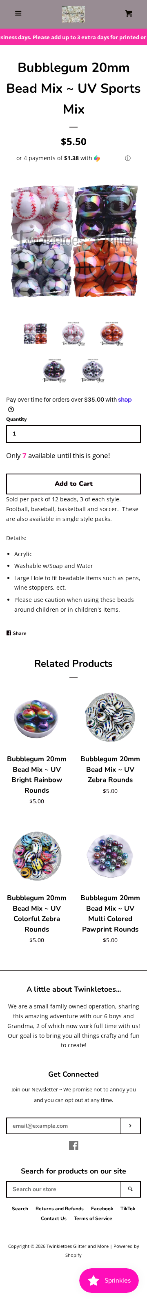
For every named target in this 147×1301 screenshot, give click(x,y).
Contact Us (54, 1218)
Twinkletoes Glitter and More (78, 1246)
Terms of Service (93, 1218)
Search (20, 1208)
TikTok (127, 1208)
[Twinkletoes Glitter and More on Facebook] (74, 1147)
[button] (73, 158)
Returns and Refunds (60, 1208)
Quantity (16, 419)
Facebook (102, 1208)
